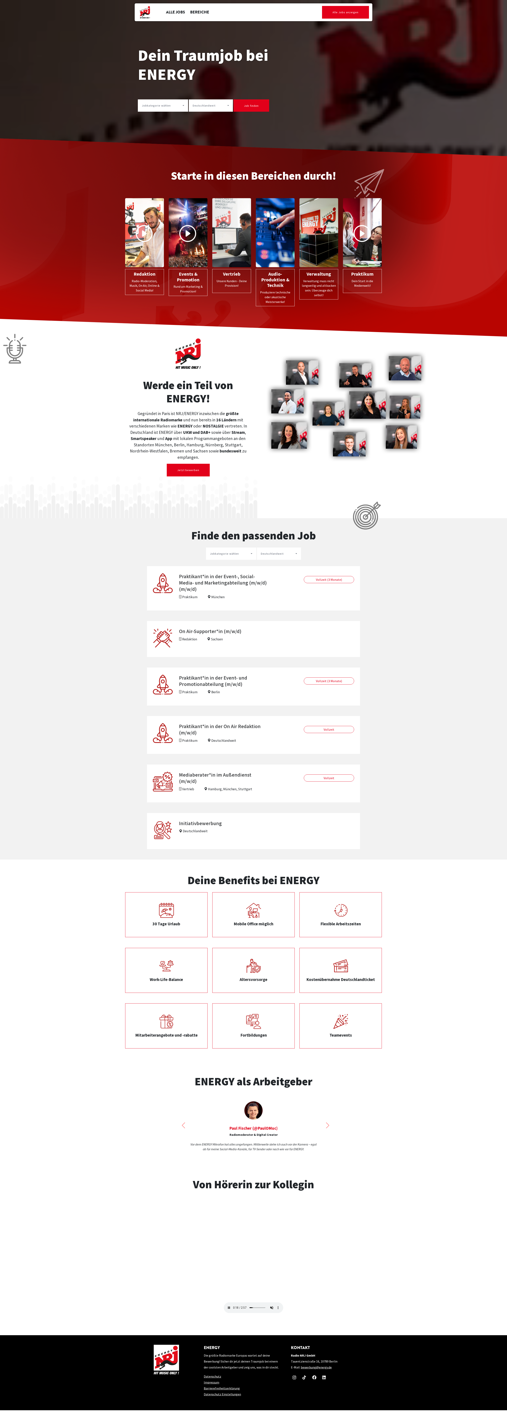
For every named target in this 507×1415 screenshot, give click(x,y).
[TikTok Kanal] (304, 1381)
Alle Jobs (175, 12)
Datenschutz (212, 1381)
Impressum (211, 1387)
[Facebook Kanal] (313, 1381)
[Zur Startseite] (145, 12)
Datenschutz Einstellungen (222, 1399)
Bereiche (199, 12)
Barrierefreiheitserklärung (222, 1393)
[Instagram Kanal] (294, 1381)
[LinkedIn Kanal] (323, 1381)
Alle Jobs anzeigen (345, 12)
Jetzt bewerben (188, 470)
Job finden (251, 106)
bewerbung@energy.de (316, 1372)
